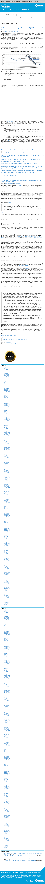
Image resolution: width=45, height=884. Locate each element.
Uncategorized (7, 342)
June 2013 (6, 550)
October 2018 (6, 476)
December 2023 (7, 404)
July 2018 (5, 479)
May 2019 (5, 468)
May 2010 (5, 836)
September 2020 (7, 449)
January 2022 (6, 431)
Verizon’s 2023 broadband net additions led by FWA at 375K (19, 164)
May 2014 (5, 537)
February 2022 (6, 429)
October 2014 (6, 531)
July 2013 (5, 549)
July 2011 (5, 576)
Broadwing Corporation (31, 236)
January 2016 (6, 514)
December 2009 (7, 598)
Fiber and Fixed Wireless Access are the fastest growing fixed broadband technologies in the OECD (20, 160)
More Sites (36, 1)
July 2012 (5, 562)
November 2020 (7, 447)
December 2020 (7, 446)
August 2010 (6, 589)
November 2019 (7, 461)
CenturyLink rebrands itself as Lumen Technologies (15, 339)
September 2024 (7, 394)
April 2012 (6, 566)
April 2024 (6, 399)
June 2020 (6, 453)
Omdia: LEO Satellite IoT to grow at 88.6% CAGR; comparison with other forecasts (19, 855)
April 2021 (6, 441)
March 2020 (6, 456)
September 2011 (7, 574)
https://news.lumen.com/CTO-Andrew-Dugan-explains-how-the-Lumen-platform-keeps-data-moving (19, 337)
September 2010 (7, 588)
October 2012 (6, 559)
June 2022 (6, 425)
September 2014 (7, 532)
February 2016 (6, 513)
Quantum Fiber (14, 343)
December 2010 (7, 584)
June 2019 (6, 466)
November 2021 (7, 433)
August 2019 (6, 464)
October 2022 (6, 420)
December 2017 (7, 487)
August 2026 (6, 367)
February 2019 (6, 471)
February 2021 (6, 443)
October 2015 (6, 517)
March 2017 (6, 498)
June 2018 (6, 480)
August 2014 (6, 777)
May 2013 (5, 551)
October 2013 (6, 545)
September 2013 (7, 546)
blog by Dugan (27, 268)
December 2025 (7, 376)
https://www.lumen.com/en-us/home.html (8, 335)
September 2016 (7, 505)
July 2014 (5, 535)
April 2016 (6, 510)
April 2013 (6, 552)
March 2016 (6, 512)
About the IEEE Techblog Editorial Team (18, 17)
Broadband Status (23, 174)
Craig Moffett (6, 175)
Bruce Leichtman (10, 140)
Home (3, 17)
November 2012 (7, 558)
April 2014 (6, 538)
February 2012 (6, 568)
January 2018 (6, 486)
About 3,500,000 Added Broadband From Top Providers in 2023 (17, 152)
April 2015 (6, 524)
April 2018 (6, 483)
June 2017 (6, 494)
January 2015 (6, 528)
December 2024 (7, 390)
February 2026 (6, 374)
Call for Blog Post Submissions (32, 17)
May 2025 (5, 384)
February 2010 (6, 596)
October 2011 (6, 573)
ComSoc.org (8, 1)
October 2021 (6, 434)
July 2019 (5, 465)
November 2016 (7, 502)
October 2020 (6, 448)
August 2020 (6, 450)
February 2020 (6, 457)
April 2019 (6, 469)
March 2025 (6, 387)
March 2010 (6, 595)
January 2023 (6, 417)
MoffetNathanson (13, 175)
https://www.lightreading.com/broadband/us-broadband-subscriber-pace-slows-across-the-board (19, 147)
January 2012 (6, 569)
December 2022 (7, 418)
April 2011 (5, 580)
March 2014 (6, 539)
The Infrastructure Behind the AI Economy (11, 856)
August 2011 (6, 575)
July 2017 (5, 493)
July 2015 (5, 521)
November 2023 (7, 405)
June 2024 (6, 397)
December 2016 (7, 501)
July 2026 (5, 368)
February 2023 (6, 659)
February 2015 (6, 527)
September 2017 (7, 491)
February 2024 (6, 402)
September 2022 (7, 421)
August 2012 (6, 561)
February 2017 (6, 499)
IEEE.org (2, 1)
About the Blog (7, 17)
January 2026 (6, 375)
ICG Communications (38, 237)
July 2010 (5, 590)
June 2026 (6, 369)
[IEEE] (39, 5)
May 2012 (5, 565)
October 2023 (6, 406)
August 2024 (6, 395)
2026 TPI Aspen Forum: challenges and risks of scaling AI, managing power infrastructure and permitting (23, 858)
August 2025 (6, 381)
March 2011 (6, 581)
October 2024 (6, 392)
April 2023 (6, 413)
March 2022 (6, 428)
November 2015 (7, 516)
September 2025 (7, 380)
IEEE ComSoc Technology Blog (15, 9)
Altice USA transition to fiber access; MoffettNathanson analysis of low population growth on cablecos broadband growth (21, 171)
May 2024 (5, 398)
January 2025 (6, 389)
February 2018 (6, 485)
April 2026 (6, 372)
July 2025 (5, 382)
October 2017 (6, 490)
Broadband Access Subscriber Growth (12, 174)
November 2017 (7, 488)
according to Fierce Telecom (24, 265)
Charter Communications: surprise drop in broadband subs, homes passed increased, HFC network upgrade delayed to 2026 (21, 167)
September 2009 (7, 602)
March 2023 (6, 414)
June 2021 (6, 439)
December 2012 (7, 557)
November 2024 (7, 391)
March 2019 (6, 470)
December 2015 (7, 515)
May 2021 (5, 440)
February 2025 (6, 388)
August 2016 (6, 506)
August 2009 (6, 603)
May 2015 (5, 523)
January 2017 (6, 500)
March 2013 (6, 553)
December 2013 (7, 543)
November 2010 (7, 586)
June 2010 (6, 591)
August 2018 (6, 478)
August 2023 (6, 409)
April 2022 (6, 427)
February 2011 (6, 582)
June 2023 (6, 411)
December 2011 (7, 571)
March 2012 (6, 567)
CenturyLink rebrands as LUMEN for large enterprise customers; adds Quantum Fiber (21, 180)
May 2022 (5, 426)
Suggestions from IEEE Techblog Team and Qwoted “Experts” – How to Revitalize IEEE (20, 860)
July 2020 (5, 451)
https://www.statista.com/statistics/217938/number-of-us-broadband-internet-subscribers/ (17, 149)
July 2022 (5, 424)
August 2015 (6, 520)
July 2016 (5, 507)
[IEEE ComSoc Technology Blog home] (6, 5)
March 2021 (6, 442)
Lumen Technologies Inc (12, 187)
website (9, 202)
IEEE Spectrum (30, 1)
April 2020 (6, 455)
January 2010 (6, 597)
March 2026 (6, 373)
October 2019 (6, 462)
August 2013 (6, 547)
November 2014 (7, 530)
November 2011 (7, 572)
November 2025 (7, 377)
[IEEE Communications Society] (29, 881)
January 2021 (6, 444)
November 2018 (7, 718)
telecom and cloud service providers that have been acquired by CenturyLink (21, 231)
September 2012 (7, 560)
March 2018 (6, 484)
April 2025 (6, 385)
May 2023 (5, 412)
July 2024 (5, 396)
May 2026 (5, 370)
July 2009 (5, 604)
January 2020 (6, 458)
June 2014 (6, 536)
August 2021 (6, 436)
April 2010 (6, 594)
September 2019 (7, 463)
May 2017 (5, 495)
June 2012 (6, 564)
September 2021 (7, 435)
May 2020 (5, 454)
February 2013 (6, 554)
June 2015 (6, 522)
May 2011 (5, 579)
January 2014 (6, 542)
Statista (6, 117)
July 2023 (5, 410)
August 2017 (6, 492)
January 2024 (6, 403)
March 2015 (6, 525)
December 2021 (7, 432)
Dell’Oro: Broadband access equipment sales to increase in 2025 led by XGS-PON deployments (22, 156)
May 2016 (5, 509)
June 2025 (6, 383)
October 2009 (6, 601)
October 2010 (6, 587)
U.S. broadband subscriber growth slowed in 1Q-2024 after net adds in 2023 (22, 28)
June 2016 (6, 508)
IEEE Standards (24, 1)
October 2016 (6, 503)
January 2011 (6, 583)
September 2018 (7, 477)
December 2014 (7, 529)
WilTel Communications (22, 236)
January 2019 (6, 472)
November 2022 (7, 419)
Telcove (16, 237)
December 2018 (7, 473)
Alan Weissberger (15, 31)
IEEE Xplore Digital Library (15, 1)
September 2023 (7, 407)
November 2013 (7, 544)
